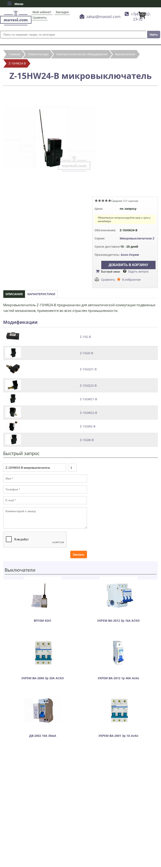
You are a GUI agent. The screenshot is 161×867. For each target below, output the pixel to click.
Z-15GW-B (87, 440)
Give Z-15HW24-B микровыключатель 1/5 (96, 200)
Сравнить (39, 17)
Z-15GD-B (86, 353)
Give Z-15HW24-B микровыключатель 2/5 (99, 200)
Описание (14, 294)
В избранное (131, 280)
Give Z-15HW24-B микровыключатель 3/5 (103, 200)
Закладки (62, 12)
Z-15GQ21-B (88, 369)
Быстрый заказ (110, 271)
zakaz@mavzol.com (103, 16)
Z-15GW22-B (88, 413)
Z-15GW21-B (88, 399)
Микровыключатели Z (137, 238)
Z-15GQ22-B (88, 385)
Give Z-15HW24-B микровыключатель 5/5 (109, 200)
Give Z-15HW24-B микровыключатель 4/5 (106, 200)
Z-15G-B (85, 337)
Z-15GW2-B (87, 426)
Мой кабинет (41, 12)
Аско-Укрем (130, 255)
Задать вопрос (138, 271)
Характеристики (41, 294)
